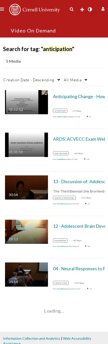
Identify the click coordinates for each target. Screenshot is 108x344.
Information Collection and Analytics (31, 338)
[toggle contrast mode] (89, 9)
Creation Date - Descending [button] (29, 80)
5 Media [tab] (13, 61)
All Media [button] (73, 80)
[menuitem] (71, 9)
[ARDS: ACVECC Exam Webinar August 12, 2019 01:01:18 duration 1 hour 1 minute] (26, 144)
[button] (102, 8)
